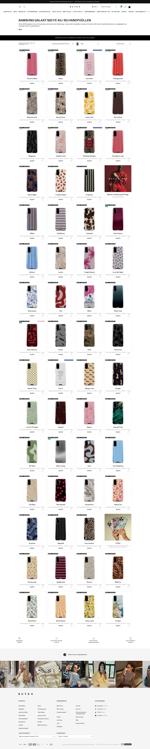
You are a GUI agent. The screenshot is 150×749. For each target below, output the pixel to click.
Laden (15, 11)
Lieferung (59, 720)
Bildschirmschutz (141, 11)
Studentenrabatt (61, 712)
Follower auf (77, 654)
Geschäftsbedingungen (75, 744)
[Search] (24, 6)
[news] (120, 6)
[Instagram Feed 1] (75, 674)
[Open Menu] (20, 6)
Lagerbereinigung (23, 728)
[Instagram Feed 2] (102, 674)
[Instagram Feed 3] (129, 674)
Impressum (65, 744)
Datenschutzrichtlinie (88, 744)
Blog (77, 720)
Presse (59, 717)
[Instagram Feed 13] (21, 674)
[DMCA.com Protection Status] (126, 744)
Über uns (78, 709)
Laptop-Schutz (78, 11)
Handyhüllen (7, 11)
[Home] (75, 7)
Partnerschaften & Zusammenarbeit (81, 713)
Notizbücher (116, 11)
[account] (125, 6)
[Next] (147, 11)
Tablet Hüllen (56, 11)
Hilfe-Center (60, 709)
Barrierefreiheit (80, 723)
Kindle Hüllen (67, 11)
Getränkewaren (32, 11)
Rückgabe (59, 726)
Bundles (124, 11)
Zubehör (131, 11)
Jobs (58, 723)
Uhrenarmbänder (89, 11)
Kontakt (78, 706)
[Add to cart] (42, 83)
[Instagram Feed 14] (48, 674)
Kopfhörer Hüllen (44, 11)
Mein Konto (60, 706)
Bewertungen (79, 717)
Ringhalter (22, 11)
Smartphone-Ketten (103, 11)
